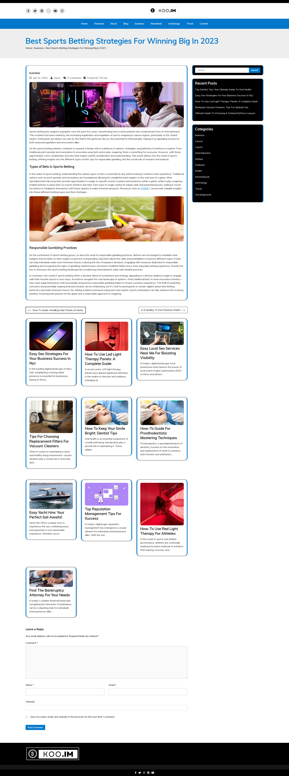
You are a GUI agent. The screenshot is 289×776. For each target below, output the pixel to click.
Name (30, 684)
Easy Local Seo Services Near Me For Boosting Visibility (160, 353)
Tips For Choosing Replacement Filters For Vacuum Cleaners (49, 441)
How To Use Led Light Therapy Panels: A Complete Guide (103, 359)
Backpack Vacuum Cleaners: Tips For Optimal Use (221, 107)
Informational (202, 176)
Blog (125, 23)
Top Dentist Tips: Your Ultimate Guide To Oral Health (223, 89)
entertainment (203, 152)
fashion (199, 158)
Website (30, 701)
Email (112, 684)
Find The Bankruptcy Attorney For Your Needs (49, 592)
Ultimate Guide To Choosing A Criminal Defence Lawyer (225, 113)
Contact (204, 23)
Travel (189, 23)
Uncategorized (203, 194)
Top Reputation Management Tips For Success (103, 514)
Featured (99, 23)
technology (174, 23)
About (113, 23)
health (198, 170)
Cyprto (199, 147)
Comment (32, 642)
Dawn (57, 77)
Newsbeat (156, 23)
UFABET (145, 188)
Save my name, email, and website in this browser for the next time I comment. (72, 716)
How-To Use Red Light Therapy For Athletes (159, 531)
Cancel (198, 141)
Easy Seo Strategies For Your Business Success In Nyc (50, 358)
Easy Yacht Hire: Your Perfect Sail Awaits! (46, 514)
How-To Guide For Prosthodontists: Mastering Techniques (158, 433)
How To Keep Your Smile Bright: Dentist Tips (105, 430)
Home (84, 23)
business (139, 23)
